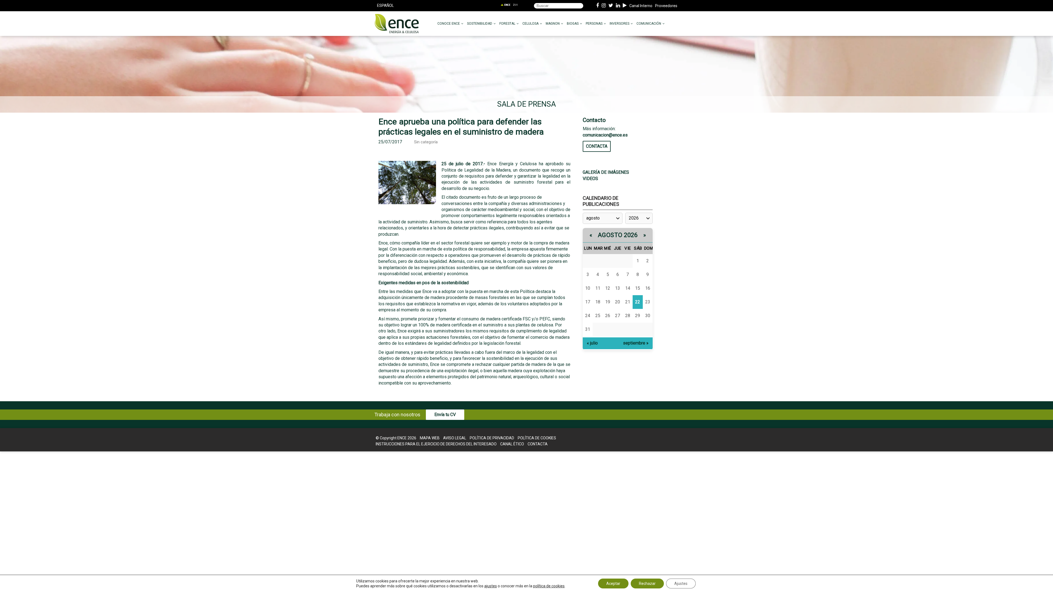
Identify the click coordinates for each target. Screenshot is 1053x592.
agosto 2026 (618, 235)
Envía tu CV (445, 414)
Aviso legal (454, 438)
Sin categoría (426, 142)
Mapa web (430, 438)
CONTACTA (596, 146)
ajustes (490, 586)
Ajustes (680, 583)
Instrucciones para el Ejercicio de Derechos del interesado (436, 444)
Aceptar (613, 583)
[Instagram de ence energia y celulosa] (604, 6)
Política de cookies (537, 438)
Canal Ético (512, 444)
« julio (592, 343)
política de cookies (549, 586)
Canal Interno (640, 6)
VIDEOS (590, 178)
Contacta (538, 444)
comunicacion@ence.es (605, 135)
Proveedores (666, 6)
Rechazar (647, 583)
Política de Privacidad (492, 438)
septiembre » (636, 343)
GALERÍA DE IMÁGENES (606, 172)
